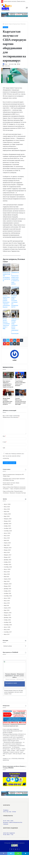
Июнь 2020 (7, 574)
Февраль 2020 (7, 583)
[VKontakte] (11, 343)
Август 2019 (7, 598)
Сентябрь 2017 (8, 632)
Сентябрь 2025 (8, 530)
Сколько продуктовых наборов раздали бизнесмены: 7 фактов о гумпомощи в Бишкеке (6, 301)
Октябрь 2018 (7, 622)
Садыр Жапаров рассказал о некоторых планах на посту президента (20, 383)
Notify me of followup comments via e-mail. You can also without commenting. (13, 456)
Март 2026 (7, 516)
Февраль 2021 (7, 554)
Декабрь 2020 (7, 559)
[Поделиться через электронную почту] (14, 343)
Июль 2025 (7, 535)
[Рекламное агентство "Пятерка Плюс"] (14, 793)
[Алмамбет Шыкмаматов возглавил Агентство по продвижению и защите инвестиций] (20, 392)
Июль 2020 (7, 571)
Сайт (4, 447)
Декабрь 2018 (7, 617)
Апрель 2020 (7, 579)
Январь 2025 (7, 550)
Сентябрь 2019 (8, 595)
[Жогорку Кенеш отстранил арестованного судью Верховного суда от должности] (8, 392)
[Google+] (11, 340)
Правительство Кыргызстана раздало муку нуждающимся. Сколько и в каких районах (15, 278)
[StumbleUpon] (18, 340)
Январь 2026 (7, 521)
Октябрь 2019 (7, 593)
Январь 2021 (7, 557)
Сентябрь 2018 (8, 624)
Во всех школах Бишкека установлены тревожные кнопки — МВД (6, 323)
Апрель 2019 (7, 607)
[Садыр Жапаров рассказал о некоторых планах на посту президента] (20, 375)
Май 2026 (6, 511)
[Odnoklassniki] (17, 849)
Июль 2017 (7, 634)
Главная (6, 24)
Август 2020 (7, 569)
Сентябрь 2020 (8, 567)
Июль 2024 (7, 552)
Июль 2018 (7, 629)
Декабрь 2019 (7, 588)
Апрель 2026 (7, 514)
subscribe (14, 456)
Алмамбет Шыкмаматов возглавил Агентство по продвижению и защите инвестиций (20, 401)
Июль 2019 (7, 600)
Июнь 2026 (7, 509)
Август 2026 (7, 504)
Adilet (6, 64)
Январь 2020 (7, 586)
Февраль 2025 (7, 547)
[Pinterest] (4, 343)
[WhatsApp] (19, 849)
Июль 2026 (7, 506)
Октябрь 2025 (7, 528)
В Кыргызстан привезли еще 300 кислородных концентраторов (6, 276)
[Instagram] (14, 849)
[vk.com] (15, 849)
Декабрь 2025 (7, 523)
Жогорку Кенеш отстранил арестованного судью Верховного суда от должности (7, 401)
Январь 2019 (7, 615)
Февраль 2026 (7, 518)
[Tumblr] (21, 340)
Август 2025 (7, 533)
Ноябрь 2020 (7, 562)
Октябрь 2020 (7, 564)
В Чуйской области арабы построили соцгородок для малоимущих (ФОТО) (14, 301)
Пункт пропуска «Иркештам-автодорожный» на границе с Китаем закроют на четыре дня (8, 384)
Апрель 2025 (7, 542)
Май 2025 (6, 540)
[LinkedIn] (14, 340)
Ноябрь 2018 (7, 620)
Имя (4, 436)
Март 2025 (6, 545)
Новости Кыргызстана (14, 24)
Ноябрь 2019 (7, 591)
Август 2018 (7, 627)
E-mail (5, 442)
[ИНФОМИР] (6, 7)
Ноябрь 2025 (7, 526)
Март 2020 (7, 581)
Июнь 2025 (7, 538)
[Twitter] (12, 849)
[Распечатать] (18, 343)
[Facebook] (10, 849)
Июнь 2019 (7, 603)
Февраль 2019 (7, 612)
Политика (23, 24)
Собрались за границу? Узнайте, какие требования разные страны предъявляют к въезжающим (15, 326)
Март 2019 (6, 610)
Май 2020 (6, 576)
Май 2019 (6, 605)
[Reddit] (7, 343)
